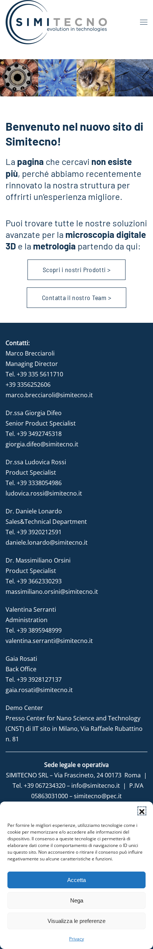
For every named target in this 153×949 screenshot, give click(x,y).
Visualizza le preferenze (76, 921)
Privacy (76, 939)
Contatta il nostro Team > (76, 297)
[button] (142, 811)
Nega (76, 900)
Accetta (76, 880)
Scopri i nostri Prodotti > (76, 269)
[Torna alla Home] (56, 22)
